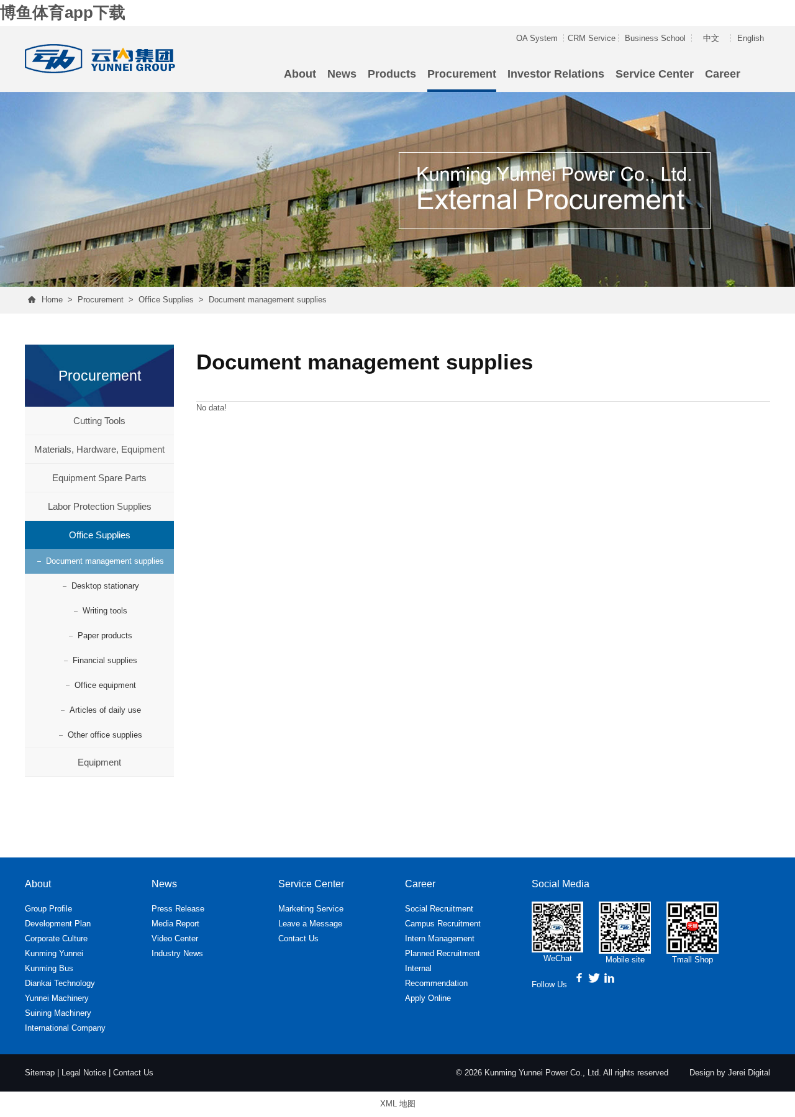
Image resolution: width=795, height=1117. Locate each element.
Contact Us (298, 938)
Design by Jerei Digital (729, 1072)
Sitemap (40, 1072)
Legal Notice (83, 1072)
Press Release (178, 908)
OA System (537, 38)
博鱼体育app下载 (62, 12)
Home (52, 299)
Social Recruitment (439, 908)
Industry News (177, 953)
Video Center (175, 938)
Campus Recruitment (443, 923)
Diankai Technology (60, 983)
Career (722, 74)
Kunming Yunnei (54, 953)
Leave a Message (310, 923)
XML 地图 (398, 1103)
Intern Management (440, 938)
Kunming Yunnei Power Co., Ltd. (542, 1072)
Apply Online (428, 998)
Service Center (655, 74)
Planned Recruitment (442, 953)
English (750, 38)
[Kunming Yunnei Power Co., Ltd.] (102, 56)
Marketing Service (310, 908)
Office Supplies (166, 299)
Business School (655, 38)
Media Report (175, 923)
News (342, 74)
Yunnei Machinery (57, 998)
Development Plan (58, 923)
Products (392, 74)
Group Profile (48, 908)
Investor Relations (555, 74)
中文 (711, 38)
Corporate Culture (56, 938)
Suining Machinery (58, 1013)
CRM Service (592, 38)
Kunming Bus (49, 968)
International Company (65, 1028)
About (300, 74)
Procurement (461, 74)
